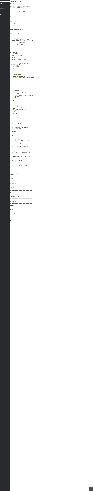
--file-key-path (16, 106)
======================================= (5, 7)
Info (0, 14)
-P (10, 37)
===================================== (5, 8)
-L (10, 56)
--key (16, 21)
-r (20, 22)
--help (18, 33)
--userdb (17, 81)
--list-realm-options (17, 74)
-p (16, 124)
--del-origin (15, 67)
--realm (14, 99)
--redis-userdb (15, 94)
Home (91, 487)
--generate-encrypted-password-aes (19, 76)
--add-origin (15, 65)
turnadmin (2, 3)
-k (10, 43)
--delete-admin (14, 52)
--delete (13, 50)
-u (16, 127)
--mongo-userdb (15, 91)
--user (16, 16)
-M (12, 177)
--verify (14, 108)
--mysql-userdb (29, 89)
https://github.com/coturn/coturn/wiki (15, 210)
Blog (90, 488)
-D (10, 52)
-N (17, 130)
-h (15, 33)
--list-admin (14, 56)
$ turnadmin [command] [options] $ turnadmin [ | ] (16, 33)
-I (27, 157)
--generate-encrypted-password (17, 37)
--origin (14, 110)
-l (10, 54)
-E (15, 160)
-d (10, 50)
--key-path (18, 160)
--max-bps (13, 112)
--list (13, 54)
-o (31, 149)
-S (15, 146)
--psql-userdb (18, 146)
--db (14, 81)
